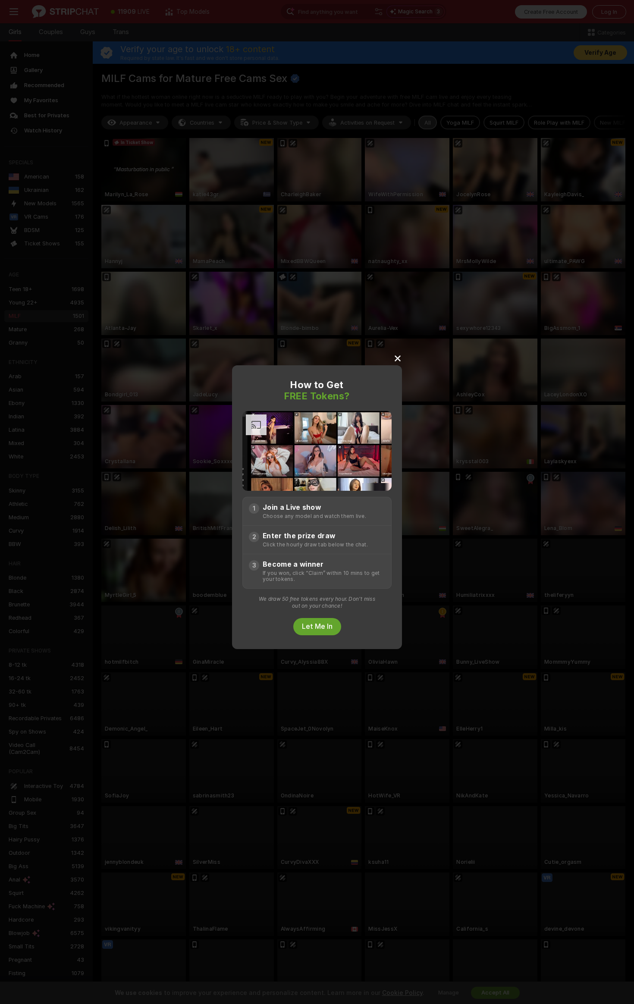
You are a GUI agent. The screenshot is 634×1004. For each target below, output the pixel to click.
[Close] (397, 358)
